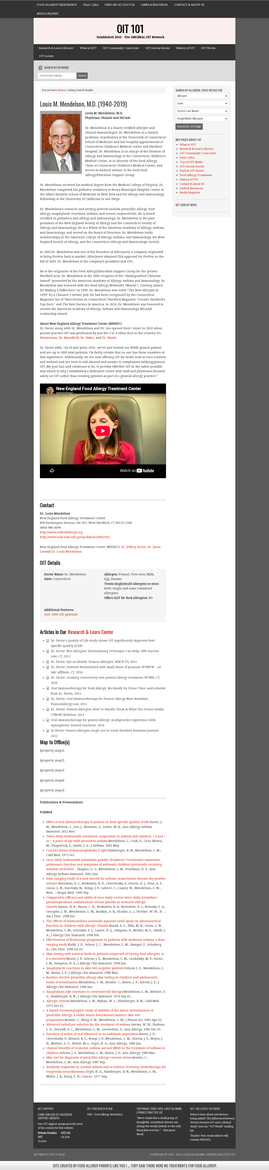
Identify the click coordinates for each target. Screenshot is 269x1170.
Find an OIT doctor (119, 4)
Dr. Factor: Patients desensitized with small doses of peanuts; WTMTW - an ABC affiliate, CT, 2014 (106, 669)
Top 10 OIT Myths (191, 162)
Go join (42, 1141)
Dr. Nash (108, 337)
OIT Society (46, 56)
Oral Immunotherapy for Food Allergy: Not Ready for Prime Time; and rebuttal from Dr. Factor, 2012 (108, 691)
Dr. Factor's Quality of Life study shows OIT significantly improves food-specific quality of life (103, 643)
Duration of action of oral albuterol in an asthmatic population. (92, 1034)
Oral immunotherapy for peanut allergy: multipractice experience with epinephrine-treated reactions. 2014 (103, 722)
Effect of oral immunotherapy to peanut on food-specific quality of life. (98, 822)
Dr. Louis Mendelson (66, 551)
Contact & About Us (189, 4)
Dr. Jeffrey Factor (133, 547)
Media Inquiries (190, 192)
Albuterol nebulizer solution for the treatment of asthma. (88, 1024)
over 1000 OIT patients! (61, 614)
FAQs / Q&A (90, 4)
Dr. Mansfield (69, 337)
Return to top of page (49, 1154)
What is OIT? (88, 48)
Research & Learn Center (90, 631)
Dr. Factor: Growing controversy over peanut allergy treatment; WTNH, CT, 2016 (105, 680)
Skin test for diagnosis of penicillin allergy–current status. (89, 1057)
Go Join (65, 1137)
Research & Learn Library (196, 148)
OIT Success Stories (157, 48)
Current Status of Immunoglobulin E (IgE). (77, 850)
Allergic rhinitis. (58, 1001)
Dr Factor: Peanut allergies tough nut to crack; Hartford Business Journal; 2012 (105, 733)
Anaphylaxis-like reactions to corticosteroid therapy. (85, 991)
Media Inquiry (47, 13)
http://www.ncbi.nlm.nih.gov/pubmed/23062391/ (75, 537)
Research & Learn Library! (56, 48)
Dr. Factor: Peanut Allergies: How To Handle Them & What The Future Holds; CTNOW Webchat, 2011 (107, 712)
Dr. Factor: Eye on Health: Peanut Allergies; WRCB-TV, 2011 (94, 661)
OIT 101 (130, 28)
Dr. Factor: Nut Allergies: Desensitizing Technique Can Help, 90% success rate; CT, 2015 (105, 653)
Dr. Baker (87, 337)
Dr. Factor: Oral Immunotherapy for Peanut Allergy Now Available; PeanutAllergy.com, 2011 (99, 701)
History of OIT (185, 48)
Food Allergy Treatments (57, 4)
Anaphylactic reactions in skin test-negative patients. (85, 968)
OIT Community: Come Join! (121, 48)
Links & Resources (154, 4)
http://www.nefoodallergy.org (61, 532)
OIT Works (208, 48)
